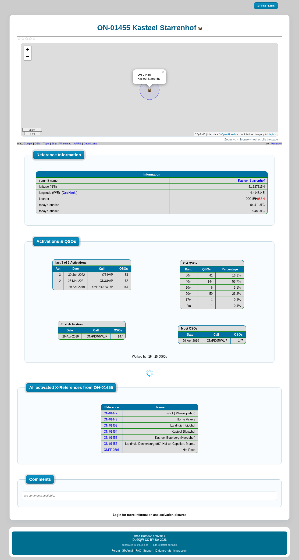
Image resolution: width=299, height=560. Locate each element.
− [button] (27, 57)
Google (28, 143)
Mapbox (272, 134)
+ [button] (27, 49)
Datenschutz (163, 550)
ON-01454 (110, 431)
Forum (116, 550)
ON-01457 (110, 443)
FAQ (138, 550)
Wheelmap (65, 143)
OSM (37, 143)
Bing (54, 143)
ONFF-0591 (111, 450)
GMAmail (128, 550)
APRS (77, 143)
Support (148, 550)
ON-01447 (110, 413)
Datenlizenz (90, 143)
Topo (46, 143)
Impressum (180, 550)
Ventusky (276, 143)
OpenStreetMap (230, 134)
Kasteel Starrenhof (251, 180)
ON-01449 (110, 419)
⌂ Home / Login (265, 5)
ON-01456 (110, 437)
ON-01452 (110, 425)
